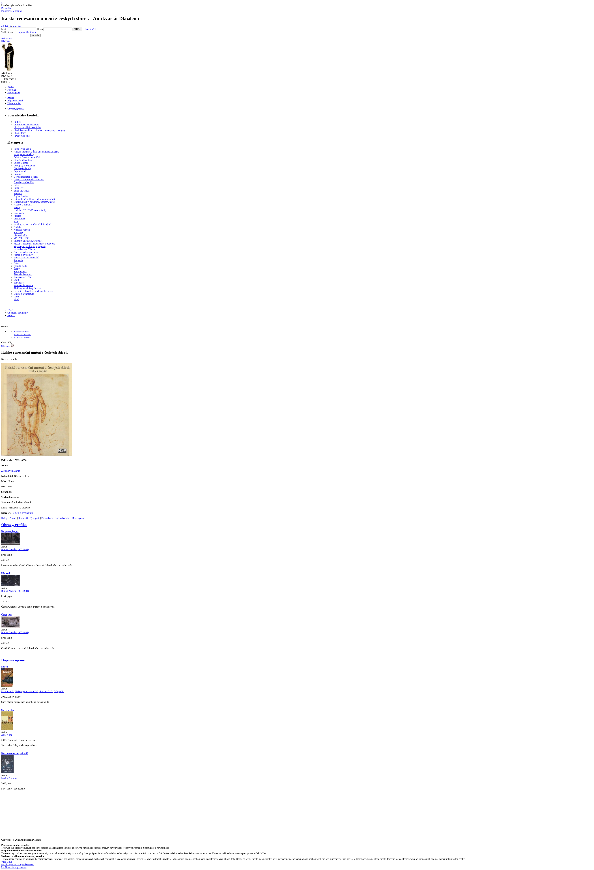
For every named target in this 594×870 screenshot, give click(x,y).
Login (4, 29)
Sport (16, 280)
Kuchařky (18, 232)
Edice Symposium (22, 149)
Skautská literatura (23, 274)
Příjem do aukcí (15, 100)
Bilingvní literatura (23, 160)
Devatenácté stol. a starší (26, 176)
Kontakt (11, 315)
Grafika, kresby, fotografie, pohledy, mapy (34, 202)
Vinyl (16, 299)
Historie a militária (23, 204)
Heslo (40, 29)
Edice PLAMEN (22, 190)
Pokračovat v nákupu (11, 11)
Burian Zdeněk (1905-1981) (15, 549)
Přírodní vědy (20, 266)
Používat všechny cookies (13, 867)
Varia (16, 296)
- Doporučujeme (22, 135)
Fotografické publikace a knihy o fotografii (34, 199)
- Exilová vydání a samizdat (27, 127)
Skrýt (9, 861)
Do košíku (6, 8)
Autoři (13, 518)
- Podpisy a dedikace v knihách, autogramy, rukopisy (39, 130)
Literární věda (20, 235)
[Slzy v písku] (7, 729)
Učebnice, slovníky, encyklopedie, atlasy (33, 291)
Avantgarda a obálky (24, 154)
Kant (16, 221)
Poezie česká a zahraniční (26, 257)
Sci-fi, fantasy (20, 271)
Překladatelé (47, 518)
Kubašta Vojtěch (22, 229)
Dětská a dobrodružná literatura (29, 179)
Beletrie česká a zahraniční (27, 157)
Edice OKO (19, 188)
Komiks (17, 227)
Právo (16, 263)
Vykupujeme (13, 92)
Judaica (17, 215)
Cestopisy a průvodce (24, 165)
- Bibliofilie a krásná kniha (26, 124)
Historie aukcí (14, 103)
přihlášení (6, 26)
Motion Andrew (9, 778)
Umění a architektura (24, 293)
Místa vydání (78, 518)
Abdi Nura (6, 734)
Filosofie (18, 193)
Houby (17, 207)
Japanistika (19, 213)
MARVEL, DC (21, 238)
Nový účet (90, 29)
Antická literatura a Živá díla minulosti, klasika (36, 151)
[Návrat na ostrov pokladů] (7, 772)
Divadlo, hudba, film (24, 182)
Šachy (17, 268)
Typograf (34, 518)
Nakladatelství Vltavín (24, 249)
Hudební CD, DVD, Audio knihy (30, 210)
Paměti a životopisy (23, 254)
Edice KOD (19, 185)
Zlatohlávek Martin (10, 470)
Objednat (6, 346)
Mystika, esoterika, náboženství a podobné (34, 243)
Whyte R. (59, 691)
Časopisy (18, 174)
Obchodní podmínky (17, 312)
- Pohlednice (20, 133)
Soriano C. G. (46, 691)
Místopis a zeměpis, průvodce (28, 241)
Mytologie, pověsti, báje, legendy (30, 246)
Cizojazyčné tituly (22, 168)
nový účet (18, 26)
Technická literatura (23, 285)
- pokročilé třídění (27, 32)
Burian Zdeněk (21, 162)
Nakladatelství (62, 518)
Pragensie (18, 260)
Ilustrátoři (23, 518)
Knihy (4, 518)
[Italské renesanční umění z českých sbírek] (36, 455)
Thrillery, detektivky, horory (27, 288)
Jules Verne (19, 218)
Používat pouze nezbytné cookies (17, 864)
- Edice (17, 121)
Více (3, 861)
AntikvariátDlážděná (6, 39)
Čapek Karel (20, 171)
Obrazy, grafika (14, 525)
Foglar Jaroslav (21, 196)
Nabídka (11, 89)
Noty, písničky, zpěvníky (26, 252)
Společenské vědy (22, 277)
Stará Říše (19, 282)
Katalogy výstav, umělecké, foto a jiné (32, 224)
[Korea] (7, 686)
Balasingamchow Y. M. (26, 691)
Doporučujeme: (13, 660)
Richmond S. (7, 691)
